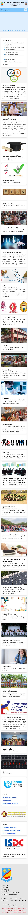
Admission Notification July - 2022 (11, 831)
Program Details (6, 802)
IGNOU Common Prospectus (10, 805)
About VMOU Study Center (9, 829)
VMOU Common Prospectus (9, 834)
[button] (25, 9)
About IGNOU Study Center (9, 799)
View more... (6, 65)
